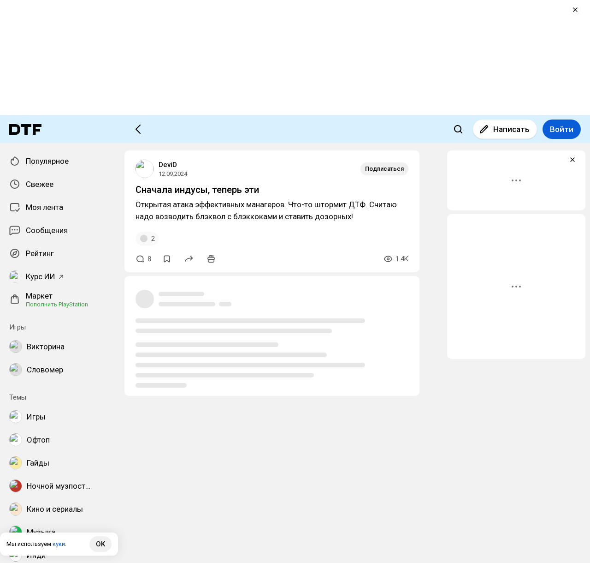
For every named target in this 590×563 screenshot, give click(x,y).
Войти (561, 129)
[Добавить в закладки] (166, 258)
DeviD (168, 165)
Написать (511, 129)
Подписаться (384, 168)
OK (100, 544)
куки (59, 543)
